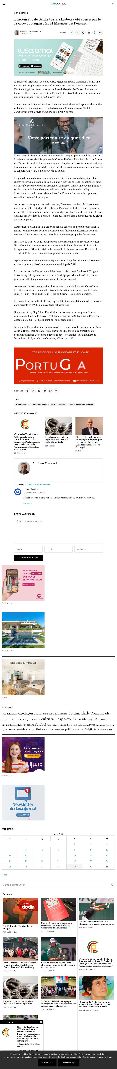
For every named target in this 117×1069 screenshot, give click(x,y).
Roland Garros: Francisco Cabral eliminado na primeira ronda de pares (96, 923)
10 (107, 849)
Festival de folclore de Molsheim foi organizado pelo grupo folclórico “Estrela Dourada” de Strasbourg (19, 965)
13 (42, 855)
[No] (113, 1059)
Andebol (13, 714)
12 (26, 855)
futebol (40, 725)
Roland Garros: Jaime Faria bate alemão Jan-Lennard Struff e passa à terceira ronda (58, 965)
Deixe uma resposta (40, 484)
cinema (63, 714)
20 (42, 860)
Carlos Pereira (89, 969)
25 (10, 866)
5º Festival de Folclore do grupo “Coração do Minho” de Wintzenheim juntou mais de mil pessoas (58, 1004)
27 (42, 866)
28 (58, 866)
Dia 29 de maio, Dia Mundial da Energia (17, 927)
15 (74, 855)
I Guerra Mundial (61, 725)
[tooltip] (72, 32)
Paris (42, 730)
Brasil (45, 714)
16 (91, 855)
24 (107, 860)
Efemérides (79, 719)
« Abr (4, 874)
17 (107, 855)
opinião (35, 729)
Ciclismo (56, 714)
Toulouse (103, 730)
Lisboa (62, 405)
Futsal (49, 725)
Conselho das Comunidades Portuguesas (17, 720)
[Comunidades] (58, 135)
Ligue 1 (74, 725)
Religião (89, 729)
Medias (18, 730)
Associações (25, 713)
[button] (112, 885)
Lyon (5, 729)
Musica (25, 729)
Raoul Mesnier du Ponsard (81, 405)
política (69, 729)
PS (75, 730)
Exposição (13, 725)
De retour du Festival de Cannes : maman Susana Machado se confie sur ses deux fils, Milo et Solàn (95, 1004)
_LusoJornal (11, 932)
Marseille (11, 730)
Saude (96, 730)
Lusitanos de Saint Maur (105, 725)
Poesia (62, 730)
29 (74, 866)
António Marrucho (33, 31)
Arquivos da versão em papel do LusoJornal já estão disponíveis (57, 439)
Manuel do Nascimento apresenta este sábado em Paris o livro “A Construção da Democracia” (56, 925)
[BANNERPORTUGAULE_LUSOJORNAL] (58, 365)
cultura (47, 719)
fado (20, 725)
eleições (91, 720)
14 (58, 855)
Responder (27, 503)
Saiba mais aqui (68, 1063)
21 (58, 860)
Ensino (5, 725)
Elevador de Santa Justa (44, 405)
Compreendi (47, 1063)
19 (26, 860)
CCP (50, 714)
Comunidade (79, 713)
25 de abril (6, 714)
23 (91, 860)
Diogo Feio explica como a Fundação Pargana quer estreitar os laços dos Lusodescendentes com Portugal (88, 442)
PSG (82, 730)
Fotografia (29, 725)
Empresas (101, 719)
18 (10, 860)
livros (91, 725)
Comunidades (21, 13)
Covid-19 (36, 720)
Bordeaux (38, 714)
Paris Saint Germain (53, 730)
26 (26, 866)
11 (10, 855)
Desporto (62, 719)
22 (74, 860)
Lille (80, 725)
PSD (78, 730)
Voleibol (109, 730)
